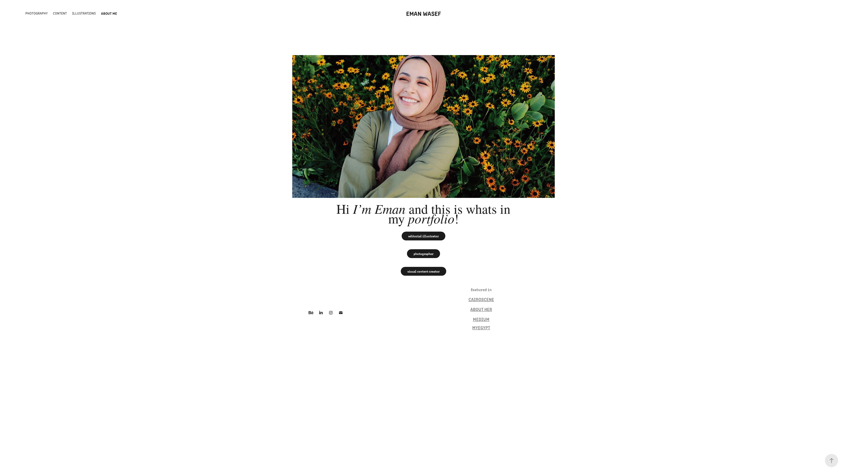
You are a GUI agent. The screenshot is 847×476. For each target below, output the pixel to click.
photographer (423, 253)
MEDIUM (481, 319)
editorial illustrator (423, 236)
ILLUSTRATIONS (84, 13)
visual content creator (423, 271)
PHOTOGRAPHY (36, 13)
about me (109, 13)
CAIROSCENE (481, 299)
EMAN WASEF (423, 13)
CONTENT (60, 13)
